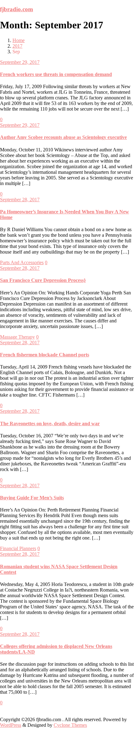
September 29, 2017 (20, 62)
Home (18, 40)
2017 (17, 46)
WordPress (10, 725)
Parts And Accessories (22, 262)
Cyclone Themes (70, 725)
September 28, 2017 (20, 199)
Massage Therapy (17, 337)
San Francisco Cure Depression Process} (43, 280)
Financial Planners (18, 548)
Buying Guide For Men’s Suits (32, 497)
